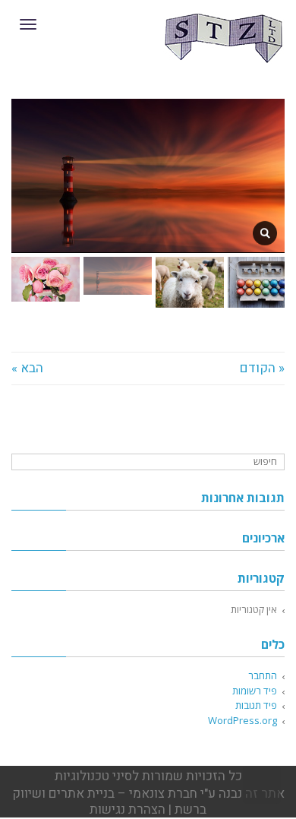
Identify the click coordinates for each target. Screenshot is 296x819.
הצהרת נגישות (127, 809)
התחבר (262, 675)
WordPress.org (242, 720)
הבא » (27, 368)
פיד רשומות (254, 690)
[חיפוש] (24, 462)
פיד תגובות (256, 705)
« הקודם (262, 368)
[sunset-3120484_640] (265, 233)
